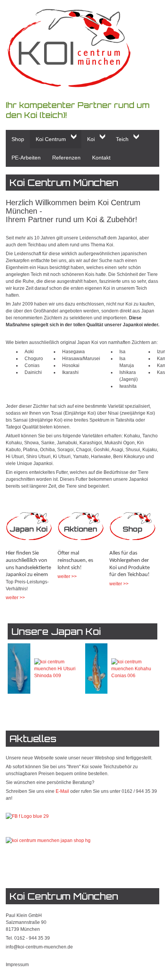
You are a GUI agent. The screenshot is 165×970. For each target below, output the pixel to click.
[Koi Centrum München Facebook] (27, 816)
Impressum (17, 964)
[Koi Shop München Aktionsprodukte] (81, 529)
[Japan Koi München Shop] (29, 529)
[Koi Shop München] (132, 529)
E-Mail (62, 791)
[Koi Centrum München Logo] (82, 48)
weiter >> (15, 597)
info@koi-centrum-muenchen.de (39, 947)
